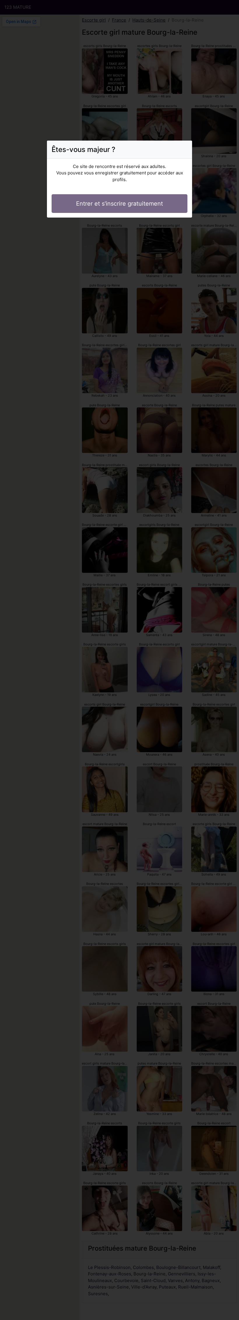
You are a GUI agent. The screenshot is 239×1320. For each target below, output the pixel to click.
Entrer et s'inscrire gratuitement (119, 203)
